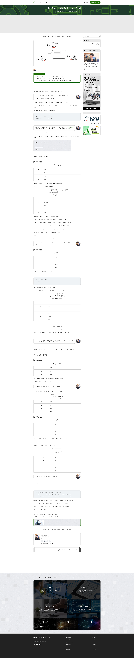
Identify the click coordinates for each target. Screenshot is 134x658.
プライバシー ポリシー (70, 655)
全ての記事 (86, 2)
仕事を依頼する (94, 2)
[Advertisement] (67, 24)
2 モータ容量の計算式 (39, 160)
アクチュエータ (60, 11)
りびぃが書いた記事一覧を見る (46, 556)
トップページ (68, 650)
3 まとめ (36, 162)
